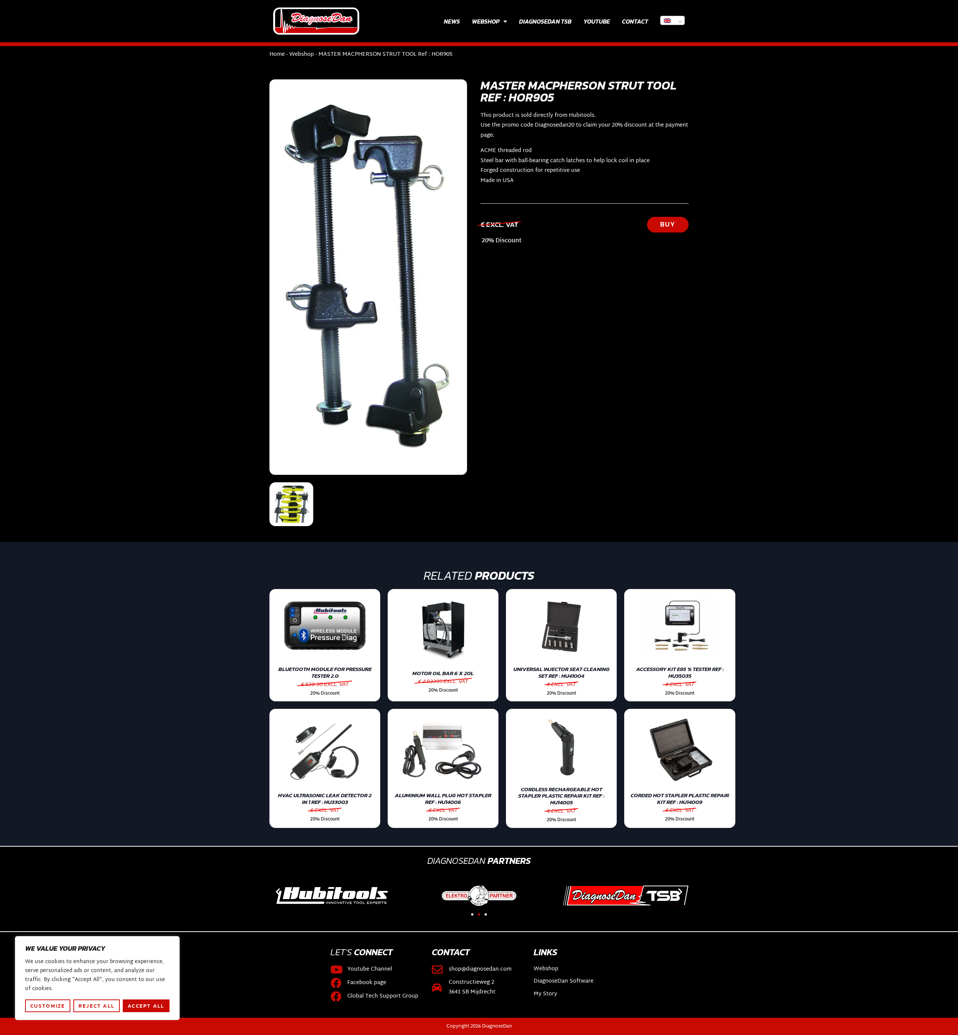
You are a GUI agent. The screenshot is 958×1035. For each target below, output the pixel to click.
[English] (672, 20)
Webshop (486, 21)
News (452, 21)
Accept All (146, 1006)
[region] (97, 978)
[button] (278, 891)
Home (277, 54)
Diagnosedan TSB (545, 21)
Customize (47, 1006)
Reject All (97, 1006)
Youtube (596, 21)
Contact (635, 21)
